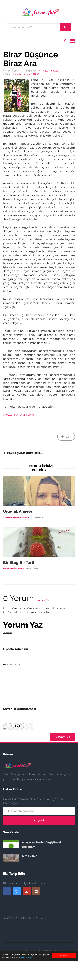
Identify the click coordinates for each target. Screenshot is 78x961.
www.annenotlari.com (18, 414)
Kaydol (39, 820)
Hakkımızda (27, 917)
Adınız (7, 633)
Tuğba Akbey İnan (26, 74)
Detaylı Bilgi (26, 957)
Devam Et (62, 736)
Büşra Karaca (49, 71)
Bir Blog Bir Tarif (18, 562)
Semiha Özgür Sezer (16, 517)
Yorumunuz (11, 665)
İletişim (44, 917)
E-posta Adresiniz (16, 649)
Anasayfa (8, 917)
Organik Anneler (18, 511)
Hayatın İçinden (13, 568)
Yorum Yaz (44, 600)
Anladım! (64, 955)
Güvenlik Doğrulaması (19, 709)
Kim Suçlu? (29, 855)
